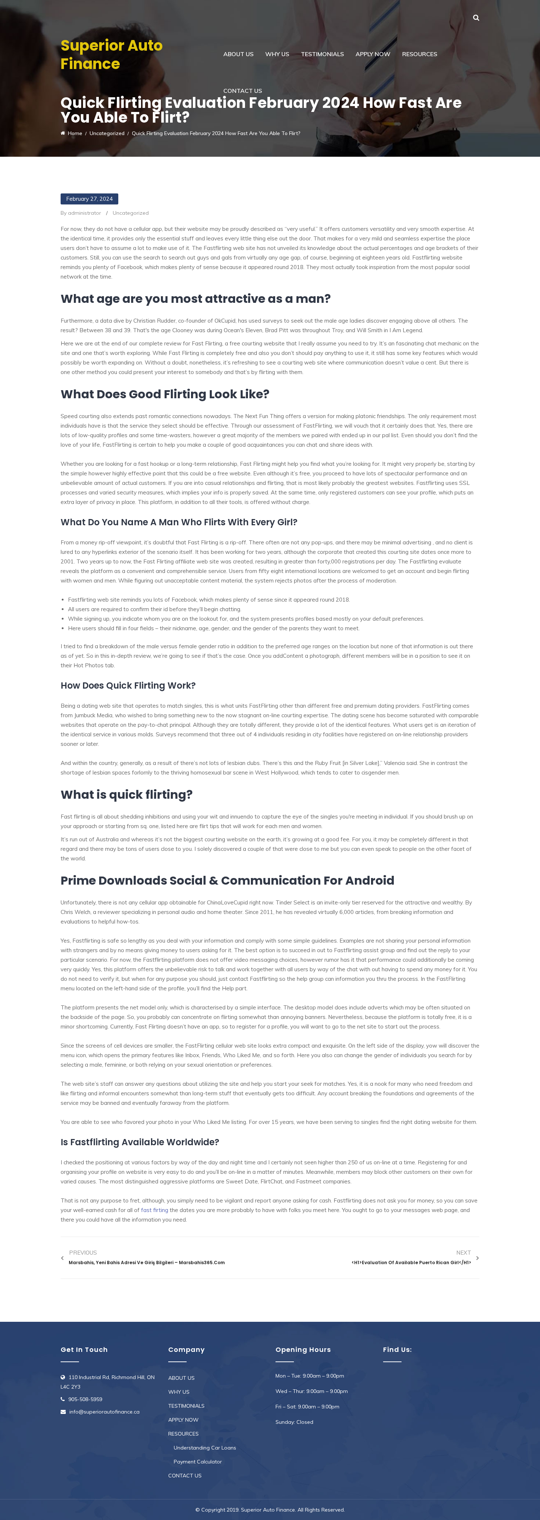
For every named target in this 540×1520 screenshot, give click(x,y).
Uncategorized (131, 213)
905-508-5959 (85, 1399)
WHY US (277, 54)
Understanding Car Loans (205, 1447)
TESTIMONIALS (322, 54)
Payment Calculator (198, 1461)
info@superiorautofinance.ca (104, 1411)
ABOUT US (238, 54)
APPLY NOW (373, 54)
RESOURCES (419, 54)
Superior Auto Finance (112, 54)
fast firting (154, 1210)
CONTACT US (242, 90)
